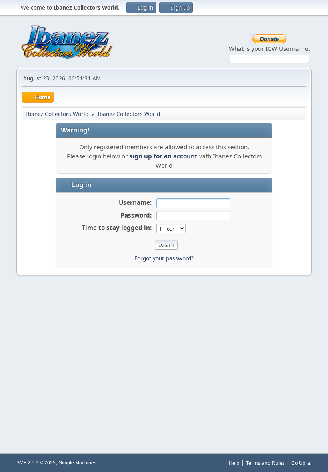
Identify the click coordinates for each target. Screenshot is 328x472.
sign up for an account (163, 156)
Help (234, 463)
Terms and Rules (265, 463)
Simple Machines (77, 463)
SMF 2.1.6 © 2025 (36, 463)
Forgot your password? (164, 258)
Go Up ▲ (301, 463)
